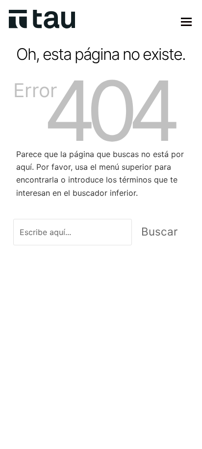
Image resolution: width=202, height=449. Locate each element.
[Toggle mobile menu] (186, 21)
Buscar (159, 231)
